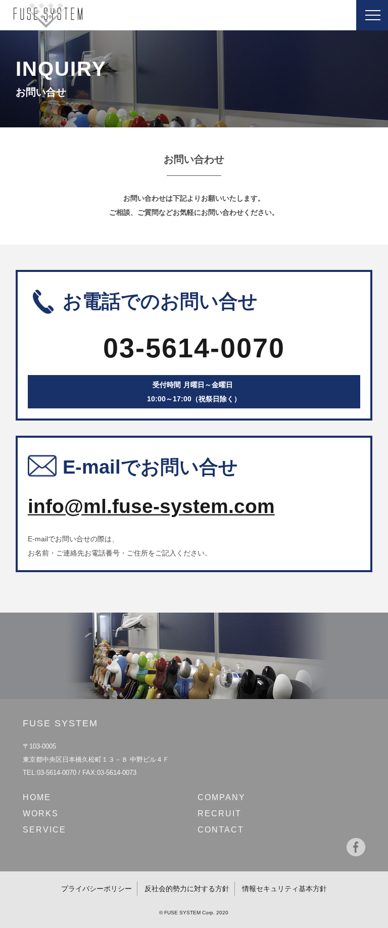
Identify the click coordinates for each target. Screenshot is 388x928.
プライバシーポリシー (96, 889)
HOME (37, 797)
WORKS (41, 813)
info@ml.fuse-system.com (151, 506)
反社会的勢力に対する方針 (186, 889)
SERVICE (44, 829)
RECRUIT (219, 813)
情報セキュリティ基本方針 (284, 889)
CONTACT (221, 829)
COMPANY (222, 797)
